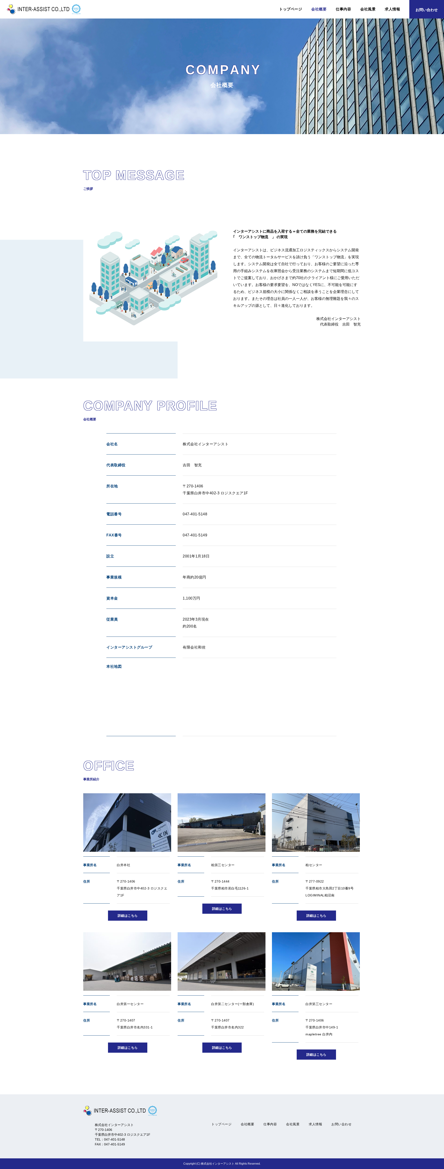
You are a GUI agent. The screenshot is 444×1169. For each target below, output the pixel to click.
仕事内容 (343, 9)
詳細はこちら (128, 915)
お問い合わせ (341, 1124)
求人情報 (392, 9)
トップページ (290, 9)
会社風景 (368, 9)
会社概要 (319, 9)
